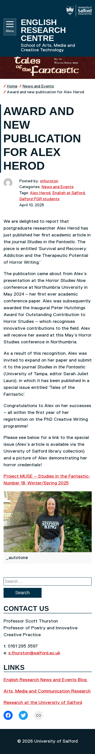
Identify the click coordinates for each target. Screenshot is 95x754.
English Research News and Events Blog (46, 680)
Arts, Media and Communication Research (47, 691)
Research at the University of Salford (43, 702)
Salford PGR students (39, 199)
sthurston (49, 181)
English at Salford (68, 193)
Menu (10, 31)
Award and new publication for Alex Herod (45, 92)
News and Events (38, 86)
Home (12, 86)
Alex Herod (40, 193)
